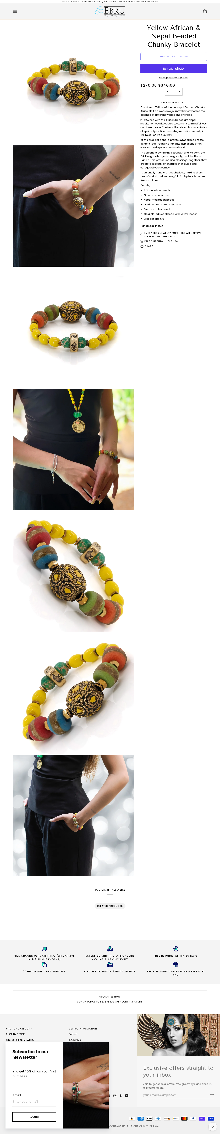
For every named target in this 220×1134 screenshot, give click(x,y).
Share (149, 246)
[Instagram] (115, 1095)
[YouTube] (126, 1095)
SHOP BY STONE (15, 1034)
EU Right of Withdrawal (143, 1126)
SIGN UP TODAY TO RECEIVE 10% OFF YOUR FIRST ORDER (109, 1001)
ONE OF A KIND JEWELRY (20, 1040)
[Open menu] (18, 11)
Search (73, 1034)
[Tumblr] (121, 1095)
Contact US (117, 1126)
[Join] (211, 1094)
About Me (75, 1040)
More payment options (173, 77)
